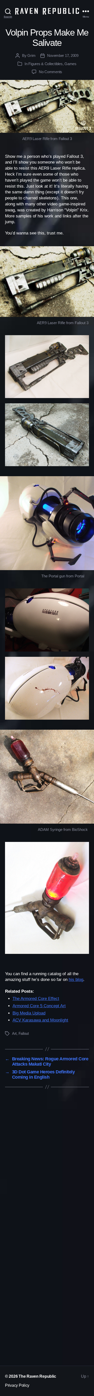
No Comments (50, 72)
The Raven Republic (37, 1376)
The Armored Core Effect (36, 998)
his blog (76, 979)
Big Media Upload (29, 1013)
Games (70, 64)
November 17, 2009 (62, 55)
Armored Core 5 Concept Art (39, 1005)
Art (14, 1033)
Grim (31, 55)
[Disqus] (47, 1162)
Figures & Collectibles (45, 64)
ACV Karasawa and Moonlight (40, 1020)
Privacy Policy (17, 1385)
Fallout (24, 1033)
